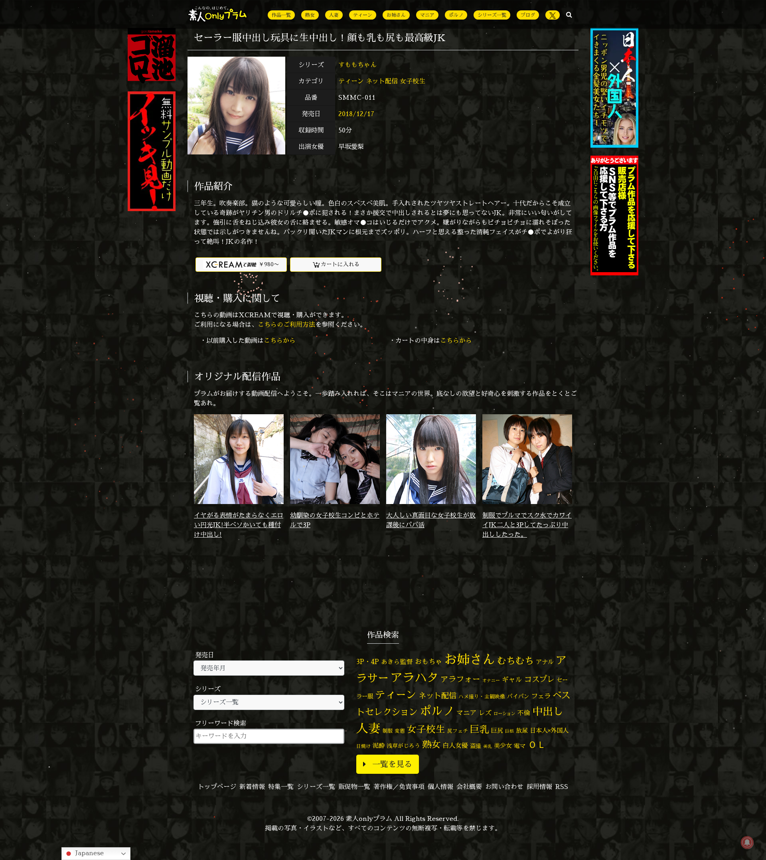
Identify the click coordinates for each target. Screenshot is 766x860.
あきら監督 (397, 661)
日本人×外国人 (549, 730)
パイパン (518, 696)
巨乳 (479, 729)
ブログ (528, 15)
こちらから (280, 340)
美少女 (503, 745)
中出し (547, 711)
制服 (387, 730)
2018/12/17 (356, 113)
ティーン (362, 15)
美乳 (487, 746)
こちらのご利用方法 (286, 324)
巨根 (509, 731)
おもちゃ (428, 661)
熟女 (310, 15)
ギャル (512, 679)
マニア (427, 15)
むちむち (515, 660)
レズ (485, 712)
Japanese (88, 852)
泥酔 (379, 745)
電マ (520, 745)
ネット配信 (382, 81)
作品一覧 (281, 15)
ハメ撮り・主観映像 (481, 696)
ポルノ (456, 15)
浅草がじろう (403, 745)
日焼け (363, 746)
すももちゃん (358, 64)
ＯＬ (537, 744)
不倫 (523, 712)
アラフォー (460, 679)
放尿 (522, 730)
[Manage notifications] (747, 842)
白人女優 (455, 745)
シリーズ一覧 (492, 15)
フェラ (541, 695)
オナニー (491, 680)
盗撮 (475, 746)
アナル (545, 662)
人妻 (334, 15)
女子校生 (412, 81)
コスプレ (539, 679)
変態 (400, 730)
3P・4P (367, 661)
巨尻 (497, 730)
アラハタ (414, 677)
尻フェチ (457, 731)
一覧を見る (392, 764)
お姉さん (396, 15)
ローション (504, 713)
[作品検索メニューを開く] (569, 14)
